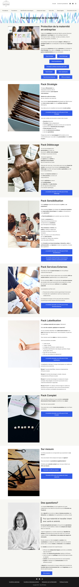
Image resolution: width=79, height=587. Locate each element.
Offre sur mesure (65, 77)
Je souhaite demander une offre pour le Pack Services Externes (57, 305)
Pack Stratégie (49, 56)
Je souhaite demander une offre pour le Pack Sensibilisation (57, 251)
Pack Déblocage (63, 56)
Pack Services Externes (49, 77)
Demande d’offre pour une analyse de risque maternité (57, 476)
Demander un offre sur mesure (51, 470)
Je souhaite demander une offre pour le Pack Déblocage (57, 192)
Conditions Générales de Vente (31, 582)
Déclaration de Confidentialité (49, 582)
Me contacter (46, 573)
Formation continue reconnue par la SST (57, 66)
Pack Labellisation (63, 71)
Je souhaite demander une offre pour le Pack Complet (57, 414)
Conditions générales (14, 582)
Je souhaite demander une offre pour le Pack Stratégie (57, 113)
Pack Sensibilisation (57, 61)
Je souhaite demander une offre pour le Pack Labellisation (57, 359)
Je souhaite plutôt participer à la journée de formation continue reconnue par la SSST (57, 258)
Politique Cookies (64, 582)
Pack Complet (49, 71)
